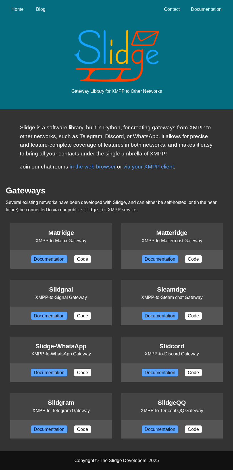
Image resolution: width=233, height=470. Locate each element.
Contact (172, 9)
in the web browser (93, 167)
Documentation (206, 9)
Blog (40, 9)
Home (17, 9)
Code (82, 259)
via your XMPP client (148, 167)
